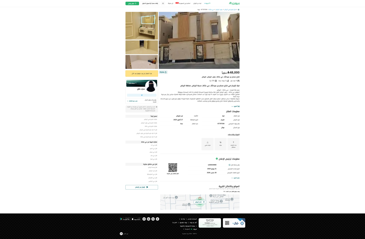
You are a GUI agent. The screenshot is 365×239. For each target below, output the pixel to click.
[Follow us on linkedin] (148, 220)
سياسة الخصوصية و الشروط (187, 226)
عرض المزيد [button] (237, 178)
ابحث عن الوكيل (197, 3)
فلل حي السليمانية (152, 175)
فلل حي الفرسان (152, 178)
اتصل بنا (175, 222)
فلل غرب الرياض (153, 171)
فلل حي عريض (153, 152)
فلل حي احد (154, 145)
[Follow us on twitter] (153, 220)
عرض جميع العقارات (133, 101)
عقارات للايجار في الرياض (150, 120)
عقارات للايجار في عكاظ (151, 127)
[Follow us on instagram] (144, 220)
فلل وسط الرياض (152, 168)
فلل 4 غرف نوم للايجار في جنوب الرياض (146, 134)
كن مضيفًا (170, 3)
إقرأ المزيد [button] (237, 106)
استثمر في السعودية (183, 3)
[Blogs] (207, 3)
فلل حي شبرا (153, 159)
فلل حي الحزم (153, 149)
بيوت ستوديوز (183, 222)
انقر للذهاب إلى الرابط (173, 173)
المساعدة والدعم (192, 219)
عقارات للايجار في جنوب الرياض (149, 123)
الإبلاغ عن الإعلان (140, 187)
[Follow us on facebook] (157, 220)
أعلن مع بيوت (193, 222)
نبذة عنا (183, 219)
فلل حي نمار (154, 156)
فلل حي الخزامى (152, 182)
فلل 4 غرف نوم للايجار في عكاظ (148, 137)
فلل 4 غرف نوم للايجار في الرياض (148, 130)
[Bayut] (234, 3)
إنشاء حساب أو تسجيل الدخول (150, 3)
